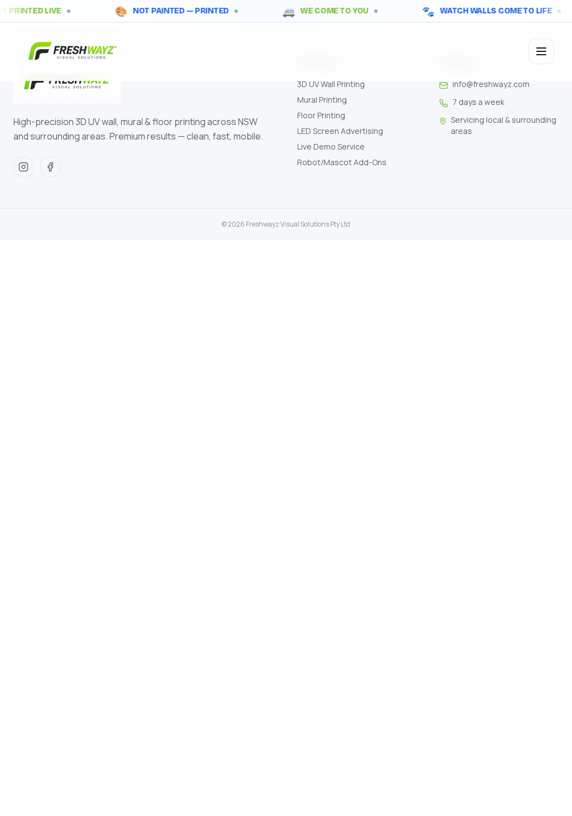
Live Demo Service (331, 146)
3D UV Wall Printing (331, 84)
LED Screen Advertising (340, 131)
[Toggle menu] (541, 51)
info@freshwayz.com (491, 84)
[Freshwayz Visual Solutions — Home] (71, 51)
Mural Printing (322, 99)
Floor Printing (321, 115)
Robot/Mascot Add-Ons (342, 162)
